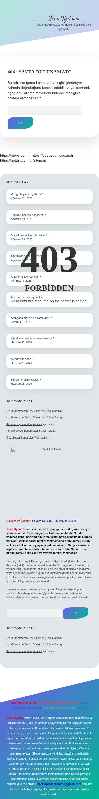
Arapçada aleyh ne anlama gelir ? (31, 317)
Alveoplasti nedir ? (22, 358)
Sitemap (39, 160)
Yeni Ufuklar (63, 18)
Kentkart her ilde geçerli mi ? (28, 214)
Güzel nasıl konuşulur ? (21, 437)
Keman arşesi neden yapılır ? (24, 424)
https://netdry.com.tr (16, 160)
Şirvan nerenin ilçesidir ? (26, 379)
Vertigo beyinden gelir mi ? (27, 194)
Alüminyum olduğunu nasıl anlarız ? (32, 338)
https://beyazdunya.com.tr (52, 155)
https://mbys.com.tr (15, 155)
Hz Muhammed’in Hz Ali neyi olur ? (27, 410)
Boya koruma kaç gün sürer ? (29, 235)
